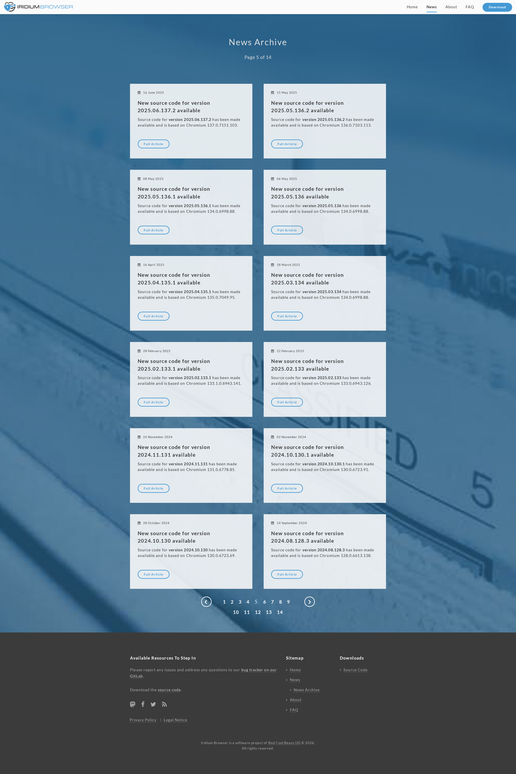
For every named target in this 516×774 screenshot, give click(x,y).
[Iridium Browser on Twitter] (153, 705)
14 (280, 612)
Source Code (355, 670)
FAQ (470, 7)
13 (269, 612)
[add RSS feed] (164, 705)
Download (497, 7)
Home (412, 7)
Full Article (153, 144)
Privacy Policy (143, 720)
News (432, 7)
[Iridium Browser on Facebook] (143, 705)
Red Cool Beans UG (284, 743)
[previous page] (206, 602)
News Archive (307, 690)
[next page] (309, 602)
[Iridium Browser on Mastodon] (132, 704)
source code (169, 690)
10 (236, 612)
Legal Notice (175, 720)
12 (258, 612)
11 (247, 612)
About (451, 7)
